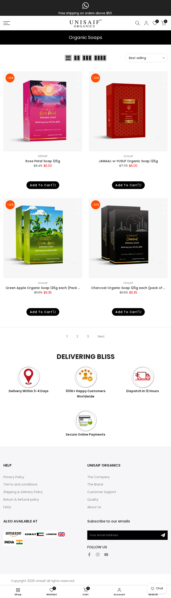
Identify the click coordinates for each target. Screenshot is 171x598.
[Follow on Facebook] (89, 554)
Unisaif (128, 156)
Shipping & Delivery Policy (23, 492)
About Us (94, 507)
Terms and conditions (20, 484)
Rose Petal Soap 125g (42, 161)
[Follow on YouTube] (106, 554)
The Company (98, 477)
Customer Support (101, 492)
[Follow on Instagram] (98, 554)
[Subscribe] (163, 535)
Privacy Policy (13, 477)
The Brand (95, 484)
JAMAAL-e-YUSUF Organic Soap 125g (128, 161)
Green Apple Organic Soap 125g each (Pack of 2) (46, 288)
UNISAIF (43, 156)
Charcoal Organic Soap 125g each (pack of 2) (129, 288)
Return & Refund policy (21, 499)
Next (101, 336)
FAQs (7, 507)
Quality (92, 499)
